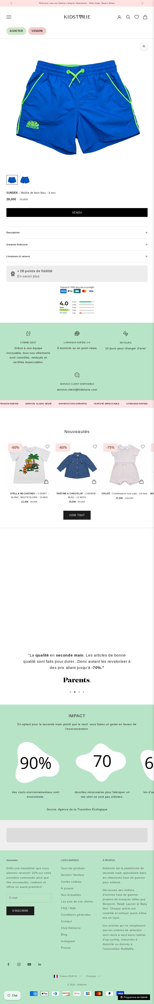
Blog (64, 934)
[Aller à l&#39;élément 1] (12, 180)
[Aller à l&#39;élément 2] (24, 180)
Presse (66, 947)
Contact (66, 921)
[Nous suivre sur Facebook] (8, 964)
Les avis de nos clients (77, 901)
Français (91, 976)
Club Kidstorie (71, 927)
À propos (67, 888)
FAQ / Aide (68, 908)
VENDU (77, 212)
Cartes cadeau (71, 881)
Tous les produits (73, 868)
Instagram (68, 941)
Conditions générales (76, 914)
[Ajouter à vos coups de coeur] (47, 446)
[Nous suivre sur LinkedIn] (40, 964)
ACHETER (16, 30)
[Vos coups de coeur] (137, 17)
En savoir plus (28, 276)
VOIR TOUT (77, 515)
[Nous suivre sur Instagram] (19, 964)
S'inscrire (20, 910)
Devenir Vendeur (72, 874)
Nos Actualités (71, 894)
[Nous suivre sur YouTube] (29, 964)
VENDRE (37, 30)
